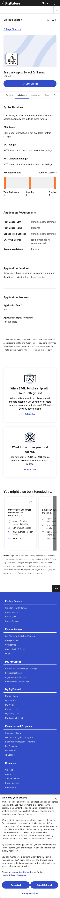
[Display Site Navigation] (57, 10)
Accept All (16, 885)
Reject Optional (44, 885)
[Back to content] (51, 350)
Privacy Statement (18, 875)
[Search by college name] (48, 20)
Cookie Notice (26, 872)
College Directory (12, 29)
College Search (12, 19)
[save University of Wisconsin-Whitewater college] (31, 502)
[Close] (55, 799)
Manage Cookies (30, 893)
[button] (5, 523)
